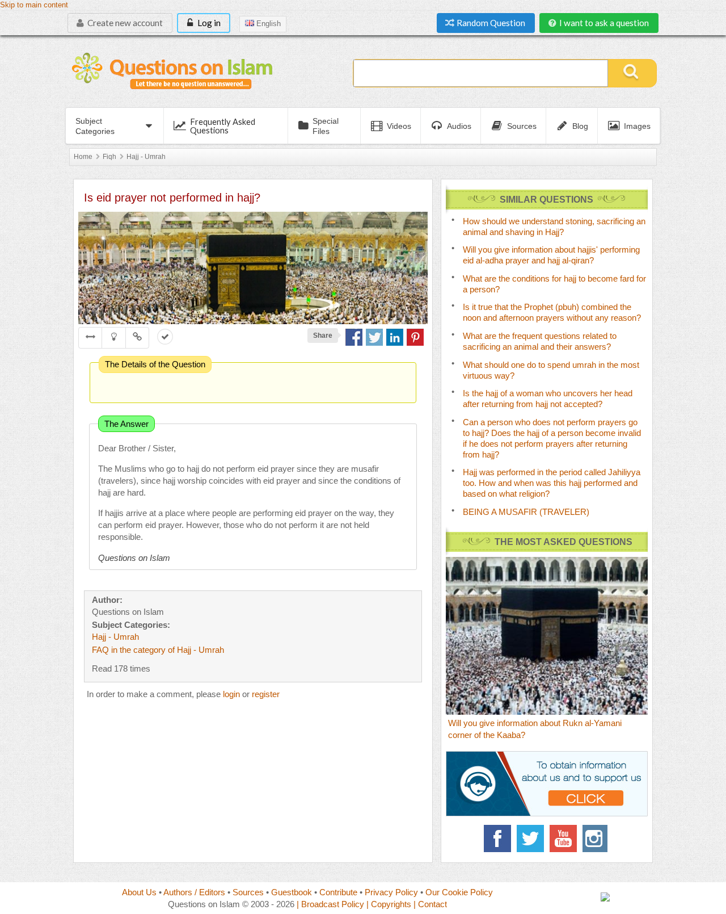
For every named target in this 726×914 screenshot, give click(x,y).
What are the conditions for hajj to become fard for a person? (554, 284)
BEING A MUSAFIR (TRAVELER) (526, 512)
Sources (248, 892)
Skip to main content (34, 5)
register (266, 694)
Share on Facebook (353, 337)
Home (83, 157)
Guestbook (291, 892)
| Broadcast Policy (330, 904)
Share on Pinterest (415, 337)
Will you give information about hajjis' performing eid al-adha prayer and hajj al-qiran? (551, 255)
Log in (208, 23)
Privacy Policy (391, 892)
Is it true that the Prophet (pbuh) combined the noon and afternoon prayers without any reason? (552, 312)
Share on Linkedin (394, 337)
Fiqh (109, 157)
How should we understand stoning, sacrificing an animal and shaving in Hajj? (554, 226)
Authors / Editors (194, 892)
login (231, 694)
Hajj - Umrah (146, 157)
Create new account (124, 23)
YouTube (563, 838)
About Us (139, 892)
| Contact (430, 904)
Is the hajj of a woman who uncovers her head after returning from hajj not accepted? (547, 398)
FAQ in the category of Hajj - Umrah (158, 650)
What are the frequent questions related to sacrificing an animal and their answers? (540, 341)
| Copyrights (388, 904)
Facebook (497, 838)
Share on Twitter (374, 337)
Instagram (596, 838)
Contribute (338, 892)
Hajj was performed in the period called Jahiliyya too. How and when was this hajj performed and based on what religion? (551, 482)
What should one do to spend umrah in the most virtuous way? (551, 370)
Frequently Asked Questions (222, 125)
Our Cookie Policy (459, 892)
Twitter (530, 838)
